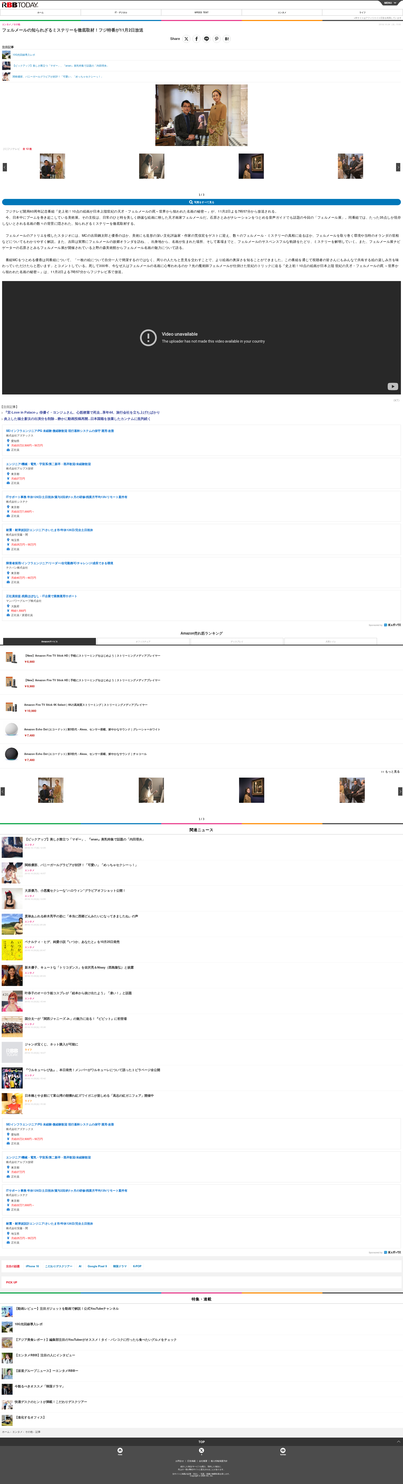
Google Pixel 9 (97, 1266)
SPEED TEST (201, 12)
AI (80, 1266)
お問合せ (179, 1461)
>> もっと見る (390, 771)
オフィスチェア (143, 641)
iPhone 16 (32, 1266)
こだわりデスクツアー (58, 1266)
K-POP (137, 1266)
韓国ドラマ (120, 1266)
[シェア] (196, 39)
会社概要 (203, 1461)
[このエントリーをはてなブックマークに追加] (227, 39)
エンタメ (282, 12)
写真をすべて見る (204, 202)
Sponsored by (375, 625)
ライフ (362, 12)
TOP (202, 1442)
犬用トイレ (331, 641)
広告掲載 (191, 1461)
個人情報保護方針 (219, 1461)
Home (120, 1454)
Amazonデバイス (49, 641)
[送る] (207, 39)
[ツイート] (186, 39)
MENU (388, 3)
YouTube (283, 1454)
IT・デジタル (121, 12)
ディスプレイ (237, 641)
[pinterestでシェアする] (217, 39)
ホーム (40, 12)
